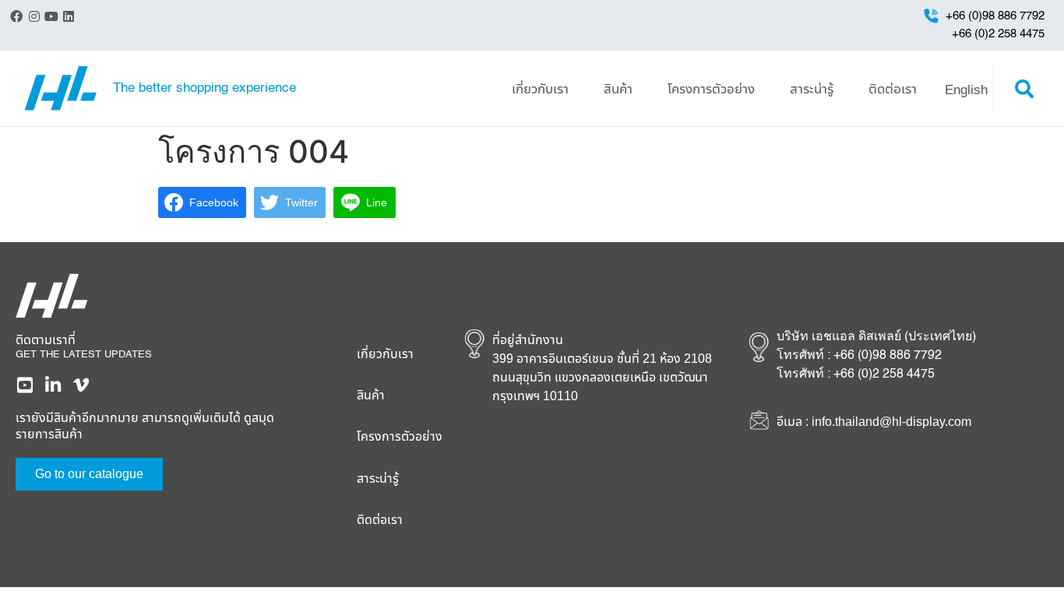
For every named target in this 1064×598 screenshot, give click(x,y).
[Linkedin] (68, 16)
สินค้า (618, 88)
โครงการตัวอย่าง (711, 88)
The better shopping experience (204, 88)
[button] (1024, 88)
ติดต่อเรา (892, 88)
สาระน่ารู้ (811, 88)
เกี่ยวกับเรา (540, 88)
